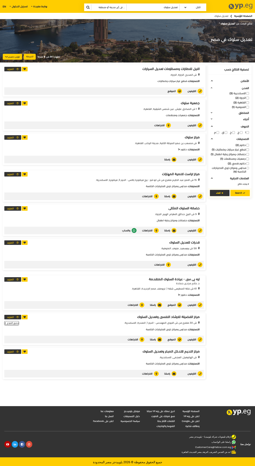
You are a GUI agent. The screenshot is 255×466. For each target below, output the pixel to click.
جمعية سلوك (190, 103)
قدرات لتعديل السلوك (184, 242)
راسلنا (167, 159)
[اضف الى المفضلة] (25, 69)
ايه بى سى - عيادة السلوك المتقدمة (174, 279)
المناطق (244, 113)
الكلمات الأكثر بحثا (166, 421)
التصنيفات (242, 139)
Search (238, 193)
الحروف (245, 126)
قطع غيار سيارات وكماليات (229, 149)
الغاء (218, 193)
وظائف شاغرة (192, 426)
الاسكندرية (238, 93)
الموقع (172, 91)
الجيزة (240, 97)
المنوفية (239, 107)
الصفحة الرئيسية (243, 16)
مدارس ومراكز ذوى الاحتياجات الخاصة (229, 169)
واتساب (126, 230)
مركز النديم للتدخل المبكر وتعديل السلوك (171, 351)
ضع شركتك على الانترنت (163, 416)
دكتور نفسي (237, 163)
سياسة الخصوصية (130, 421)
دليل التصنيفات (132, 416)
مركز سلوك (192, 137)
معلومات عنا (107, 411)
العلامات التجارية (239, 178)
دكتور (241, 145)
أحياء (246, 119)
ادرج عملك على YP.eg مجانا (161, 411)
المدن (245, 88)
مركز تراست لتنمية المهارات (181, 174)
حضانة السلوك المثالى (184, 208)
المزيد (10, 69)
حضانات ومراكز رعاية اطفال (228, 154)
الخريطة (29, 56)
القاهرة (239, 102)
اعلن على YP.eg (191, 416)
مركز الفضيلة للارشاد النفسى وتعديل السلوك (168, 317)
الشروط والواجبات (165, 426)
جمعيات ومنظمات (233, 158)
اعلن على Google (190, 421)
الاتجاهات (159, 125)
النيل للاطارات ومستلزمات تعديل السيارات (171, 69)
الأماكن (245, 81)
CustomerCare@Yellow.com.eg (213, 447)
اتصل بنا (109, 416)
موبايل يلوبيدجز (132, 411)
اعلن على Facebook (103, 421)
